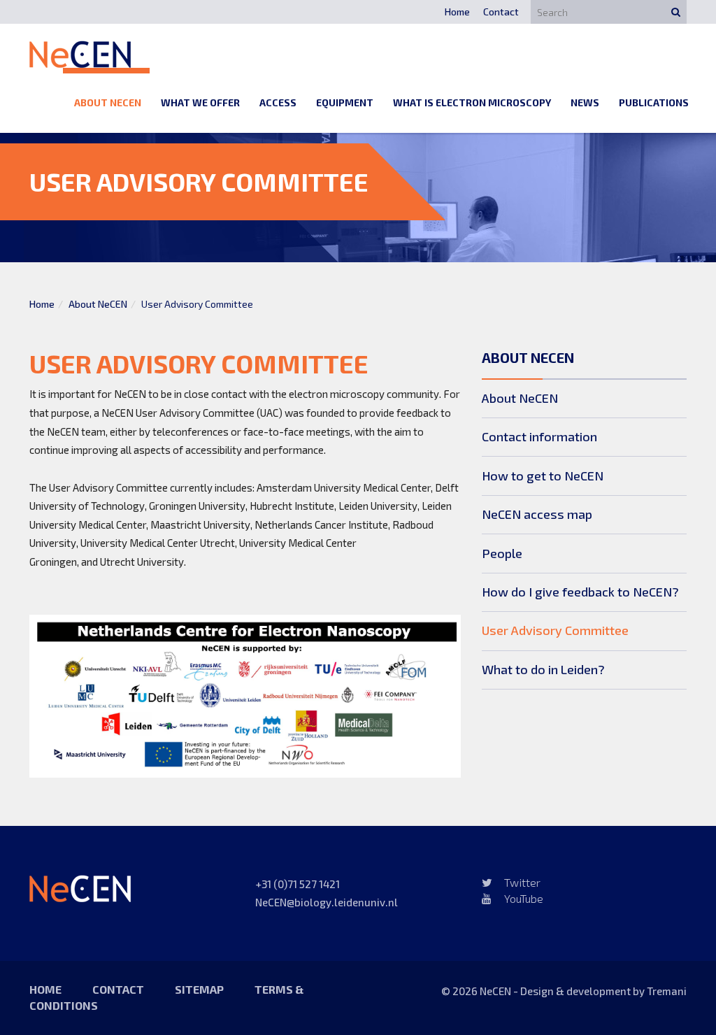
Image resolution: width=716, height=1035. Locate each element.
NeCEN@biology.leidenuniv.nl (326, 902)
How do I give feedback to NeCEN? (580, 591)
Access (277, 102)
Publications (654, 102)
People (502, 553)
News (585, 102)
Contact (501, 11)
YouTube (523, 898)
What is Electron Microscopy (472, 102)
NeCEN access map (537, 514)
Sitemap (199, 989)
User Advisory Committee (555, 630)
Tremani (667, 991)
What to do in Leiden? (543, 669)
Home (457, 11)
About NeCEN (107, 102)
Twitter (522, 882)
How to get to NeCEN (542, 475)
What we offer (200, 102)
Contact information (539, 436)
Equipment (344, 102)
